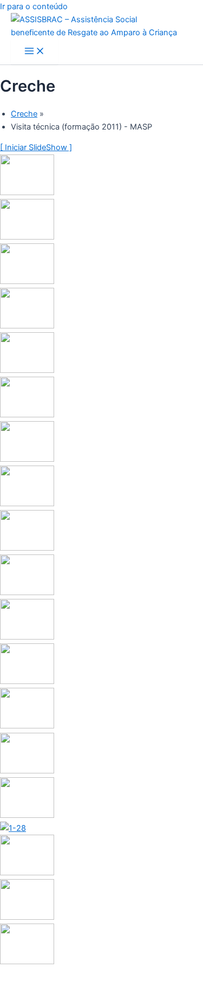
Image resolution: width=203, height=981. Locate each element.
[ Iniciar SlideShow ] (36, 147)
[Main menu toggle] (34, 51)
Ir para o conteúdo (34, 6)
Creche (24, 114)
